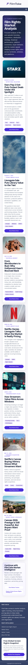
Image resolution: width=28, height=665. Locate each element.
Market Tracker (6, 632)
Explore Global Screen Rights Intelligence (14, 592)
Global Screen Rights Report (9, 627)
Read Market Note (14, 129)
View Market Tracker (14, 587)
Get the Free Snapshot (14, 654)
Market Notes (5, 629)
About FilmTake (6, 635)
